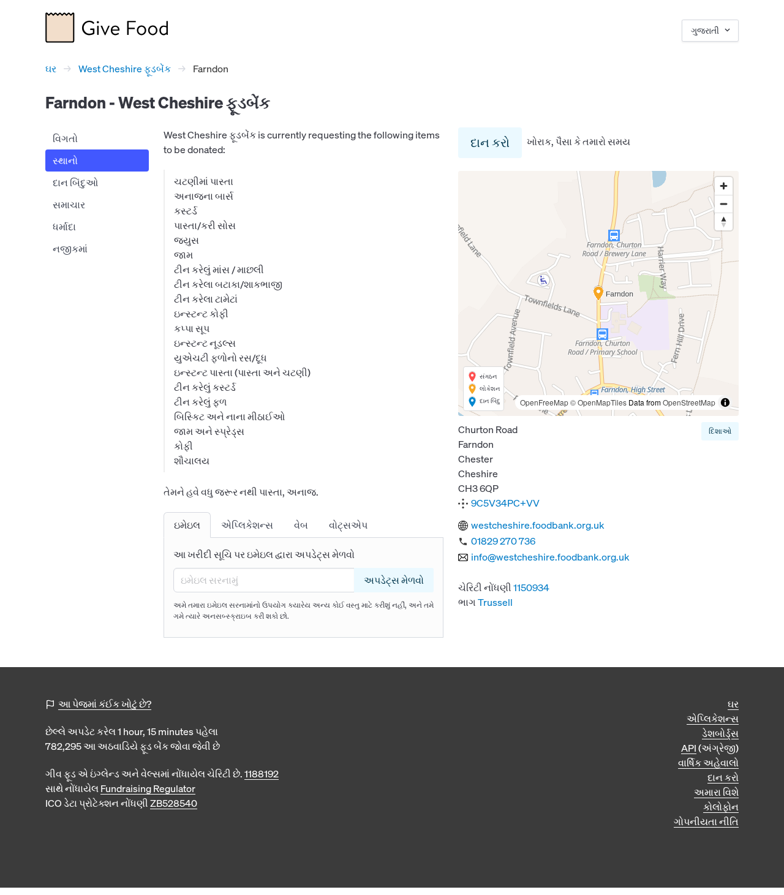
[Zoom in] (724, 186)
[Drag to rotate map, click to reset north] (724, 221)
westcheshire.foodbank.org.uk (538, 525)
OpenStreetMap (689, 402)
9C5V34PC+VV (505, 503)
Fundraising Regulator (147, 788)
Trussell (495, 602)
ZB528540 (173, 803)
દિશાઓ (720, 431)
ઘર (50, 68)
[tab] (187, 525)
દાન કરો (490, 142)
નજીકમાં (70, 248)
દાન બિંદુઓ (75, 182)
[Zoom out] (724, 204)
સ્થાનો (65, 160)
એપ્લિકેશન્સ (713, 718)
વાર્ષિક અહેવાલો (708, 762)
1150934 (531, 587)
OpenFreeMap (544, 402)
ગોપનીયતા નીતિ (706, 821)
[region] (598, 293)
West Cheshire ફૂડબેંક (124, 68)
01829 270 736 (503, 541)
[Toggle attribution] (725, 402)
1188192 (261, 773)
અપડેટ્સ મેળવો (394, 580)
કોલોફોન (721, 807)
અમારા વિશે (716, 792)
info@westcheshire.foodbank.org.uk (550, 557)
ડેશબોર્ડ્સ (720, 733)
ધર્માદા (64, 226)
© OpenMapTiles (598, 402)
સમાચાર (69, 204)
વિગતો (65, 138)
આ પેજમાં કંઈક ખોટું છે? (104, 704)
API (688, 748)
